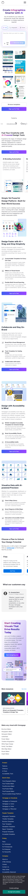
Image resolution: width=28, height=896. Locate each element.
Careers (4, 864)
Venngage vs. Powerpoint (9, 801)
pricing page (10, 548)
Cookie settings (14, 888)
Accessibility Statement (9, 872)
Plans (3, 841)
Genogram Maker (7, 734)
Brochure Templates (8, 821)
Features (4, 766)
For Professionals (7, 847)
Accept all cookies (14, 892)
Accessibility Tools (7, 773)
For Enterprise (6, 849)
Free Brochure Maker (8, 786)
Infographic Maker (7, 731)
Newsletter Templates (8, 826)
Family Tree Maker (7, 746)
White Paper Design (7, 744)
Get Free (12, 571)
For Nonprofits (6, 852)
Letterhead (5, 736)
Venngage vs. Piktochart (9, 809)
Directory (5, 768)
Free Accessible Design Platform (11, 794)
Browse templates (14, 104)
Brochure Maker (6, 729)
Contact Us (5, 867)
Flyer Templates (7, 824)
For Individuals (6, 844)
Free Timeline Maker (8, 783)
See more (24, 689)
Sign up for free (14, 109)
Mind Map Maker (6, 749)
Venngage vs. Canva (8, 804)
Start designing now (12, 655)
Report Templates (7, 829)
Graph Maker (5, 754)
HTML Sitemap (6, 862)
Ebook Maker (5, 751)
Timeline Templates (7, 819)
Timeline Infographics (8, 741)
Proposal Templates (8, 831)
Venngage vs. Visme (8, 806)
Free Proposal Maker (8, 791)
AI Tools (4, 771)
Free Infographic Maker (9, 781)
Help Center (5, 869)
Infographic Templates (8, 816)
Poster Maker (5, 739)
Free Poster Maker (7, 789)
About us (5, 859)
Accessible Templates (8, 834)
